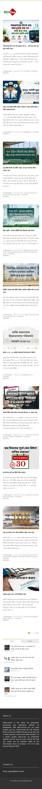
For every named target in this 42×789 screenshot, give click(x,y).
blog (25, 250)
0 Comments (33, 71)
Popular (12, 641)
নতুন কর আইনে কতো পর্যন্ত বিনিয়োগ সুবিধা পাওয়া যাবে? (19, 532)
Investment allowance (16, 252)
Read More (6, 73)
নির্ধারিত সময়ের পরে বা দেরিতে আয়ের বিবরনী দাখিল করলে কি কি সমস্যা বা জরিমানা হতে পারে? (19, 691)
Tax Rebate (32, 252)
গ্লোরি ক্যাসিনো (30, 744)
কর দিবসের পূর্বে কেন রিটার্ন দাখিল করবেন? (14, 472)
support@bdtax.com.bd (16, 771)
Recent (30, 641)
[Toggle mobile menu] (38, 9)
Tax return (10, 194)
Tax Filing (26, 71)
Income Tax (27, 193)
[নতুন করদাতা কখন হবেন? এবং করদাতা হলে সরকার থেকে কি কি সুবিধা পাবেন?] (7, 646)
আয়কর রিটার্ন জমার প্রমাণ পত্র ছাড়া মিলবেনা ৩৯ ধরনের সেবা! (20, 412)
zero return (17, 194)
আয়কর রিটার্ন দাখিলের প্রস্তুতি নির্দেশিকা (22, 668)
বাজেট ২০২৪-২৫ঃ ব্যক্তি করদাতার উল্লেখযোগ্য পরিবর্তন (19, 352)
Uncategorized (27, 132)
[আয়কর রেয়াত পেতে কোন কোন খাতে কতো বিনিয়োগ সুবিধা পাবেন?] (7, 657)
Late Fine (12, 316)
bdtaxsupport (8, 71)
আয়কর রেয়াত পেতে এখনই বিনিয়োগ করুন (14, 594)
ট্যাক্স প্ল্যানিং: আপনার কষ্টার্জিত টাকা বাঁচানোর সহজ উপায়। (19, 230)
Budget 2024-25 (27, 375)
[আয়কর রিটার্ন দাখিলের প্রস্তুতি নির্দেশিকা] (7, 668)
